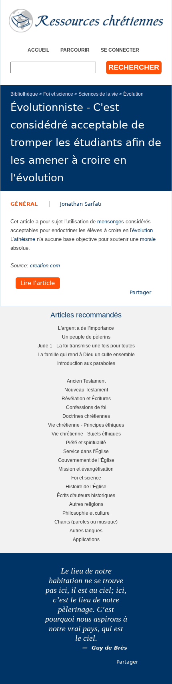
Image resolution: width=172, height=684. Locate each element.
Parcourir (75, 49)
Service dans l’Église (86, 451)
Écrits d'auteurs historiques (86, 495)
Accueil (38, 49)
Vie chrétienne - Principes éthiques (86, 424)
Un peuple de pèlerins (86, 336)
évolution (142, 230)
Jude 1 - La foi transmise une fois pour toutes (86, 345)
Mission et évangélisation (86, 468)
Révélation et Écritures (86, 398)
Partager (140, 292)
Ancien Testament (86, 380)
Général (24, 204)
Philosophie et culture (86, 513)
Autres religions (86, 504)
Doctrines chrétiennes (86, 416)
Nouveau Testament (86, 389)
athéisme (24, 239)
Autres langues (86, 530)
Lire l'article (37, 283)
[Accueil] (86, 20)
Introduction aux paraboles (86, 363)
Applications (86, 539)
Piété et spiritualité (86, 442)
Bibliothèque (24, 93)
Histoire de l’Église (86, 486)
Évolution (133, 93)
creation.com (45, 266)
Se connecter (120, 49)
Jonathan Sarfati (81, 204)
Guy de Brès (109, 648)
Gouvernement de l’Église (86, 460)
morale (148, 239)
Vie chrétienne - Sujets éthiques (86, 433)
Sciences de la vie (98, 93)
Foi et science (58, 93)
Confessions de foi (86, 407)
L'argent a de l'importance (86, 328)
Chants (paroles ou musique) (86, 521)
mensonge (109, 222)
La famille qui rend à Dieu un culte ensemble (86, 354)
